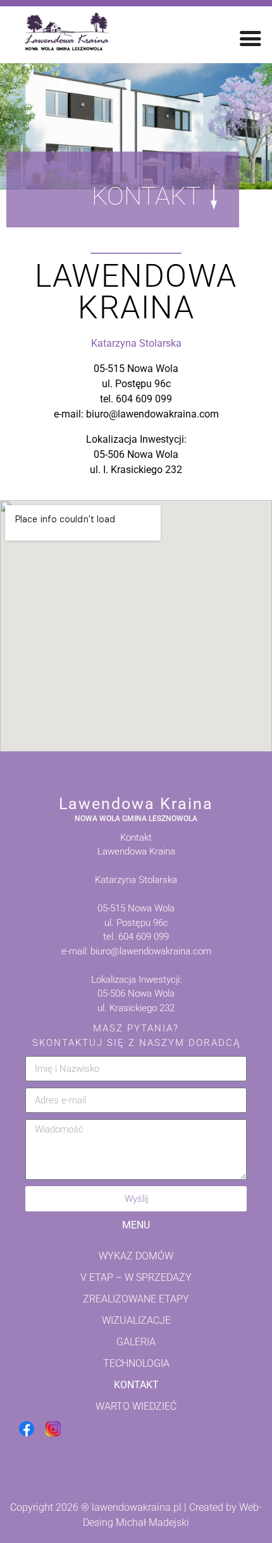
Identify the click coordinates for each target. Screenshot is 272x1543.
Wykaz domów (136, 1256)
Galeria (136, 1342)
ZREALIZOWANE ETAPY (136, 1299)
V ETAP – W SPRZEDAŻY (136, 1277)
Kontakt (136, 1385)
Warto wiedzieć (136, 1406)
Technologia (136, 1363)
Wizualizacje (136, 1320)
